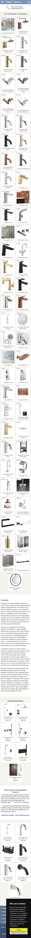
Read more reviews (8, 815)
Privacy (3, 927)
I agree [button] (18, 929)
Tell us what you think (22, 815)
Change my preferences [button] (18, 933)
